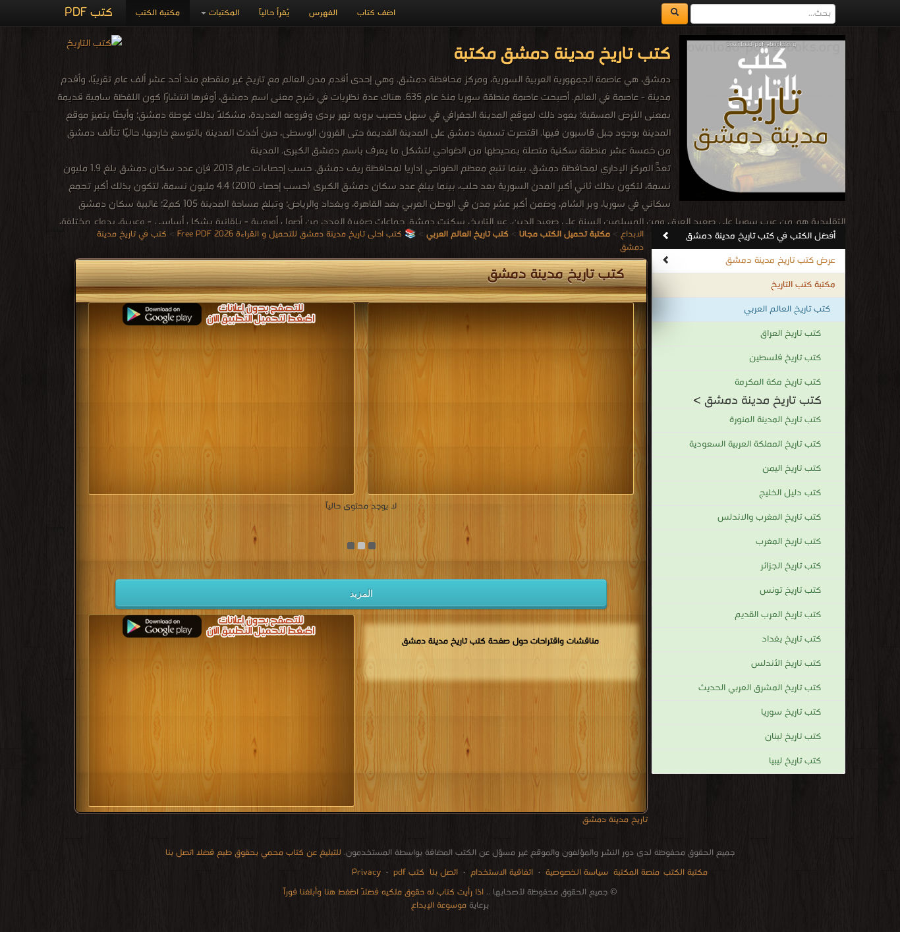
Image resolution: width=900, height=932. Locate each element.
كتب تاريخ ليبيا (795, 761)
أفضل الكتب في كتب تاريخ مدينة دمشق (760, 236)
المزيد (361, 593)
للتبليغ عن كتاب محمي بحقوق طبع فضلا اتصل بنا (253, 852)
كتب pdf (408, 872)
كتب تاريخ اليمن (791, 468)
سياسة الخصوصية (577, 872)
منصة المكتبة (636, 872)
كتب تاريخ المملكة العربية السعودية (755, 444)
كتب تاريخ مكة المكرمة (778, 382)
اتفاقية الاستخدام (500, 872)
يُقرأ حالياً (274, 12)
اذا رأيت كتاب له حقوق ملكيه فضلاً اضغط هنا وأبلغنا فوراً (383, 892)
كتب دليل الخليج (790, 493)
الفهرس (323, 12)
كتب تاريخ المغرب (788, 542)
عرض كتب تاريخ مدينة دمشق (780, 260)
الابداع (632, 234)
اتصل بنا (442, 872)
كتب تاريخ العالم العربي (787, 309)
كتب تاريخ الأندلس (786, 663)
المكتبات (222, 12)
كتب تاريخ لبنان (793, 736)
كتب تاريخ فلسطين (785, 358)
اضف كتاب (376, 12)
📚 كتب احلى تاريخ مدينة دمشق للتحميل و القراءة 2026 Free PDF (296, 234)
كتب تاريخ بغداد (791, 639)
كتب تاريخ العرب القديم (778, 615)
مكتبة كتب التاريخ (803, 285)
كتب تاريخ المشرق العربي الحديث (759, 688)
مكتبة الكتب (158, 12)
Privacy (366, 872)
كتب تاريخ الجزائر (790, 566)
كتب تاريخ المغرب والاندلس (769, 517)
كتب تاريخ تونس (790, 590)
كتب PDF (89, 13)
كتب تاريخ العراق (790, 333)
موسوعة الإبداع (438, 905)
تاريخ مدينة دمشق (615, 819)
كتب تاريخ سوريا (791, 712)
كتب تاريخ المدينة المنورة (775, 420)
